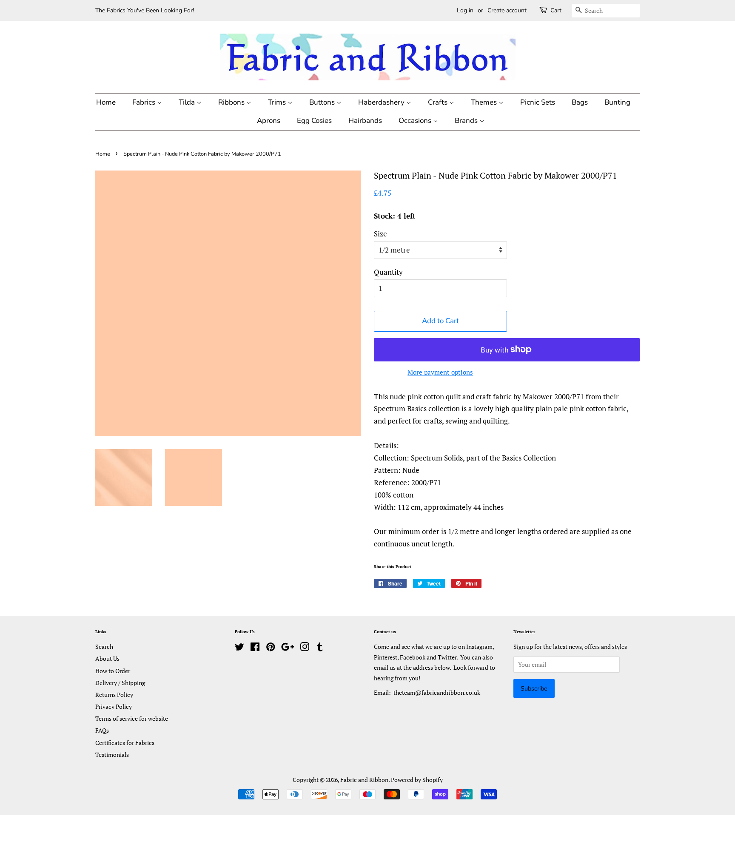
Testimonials (112, 755)
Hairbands (365, 120)
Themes (485, 102)
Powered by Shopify (417, 780)
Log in (465, 10)
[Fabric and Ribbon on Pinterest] (270, 648)
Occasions (416, 120)
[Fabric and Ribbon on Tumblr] (320, 648)
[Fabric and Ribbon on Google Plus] (287, 648)
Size (380, 234)
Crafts (438, 102)
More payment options (440, 372)
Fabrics (144, 102)
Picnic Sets (537, 102)
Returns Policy (114, 695)
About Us (107, 658)
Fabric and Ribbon (364, 780)
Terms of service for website (131, 718)
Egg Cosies (314, 120)
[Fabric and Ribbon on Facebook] (255, 648)
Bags (580, 102)
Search (104, 646)
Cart (555, 10)
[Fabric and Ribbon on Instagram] (304, 648)
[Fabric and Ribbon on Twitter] (239, 648)
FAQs (102, 730)
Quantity (388, 272)
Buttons (322, 102)
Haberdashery (382, 102)
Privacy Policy (113, 706)
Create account (507, 10)
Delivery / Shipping (120, 683)
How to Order (112, 671)
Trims (278, 102)
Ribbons (232, 102)
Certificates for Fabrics (124, 743)
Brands (467, 120)
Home (106, 102)
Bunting (617, 102)
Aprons (268, 120)
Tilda (188, 102)
